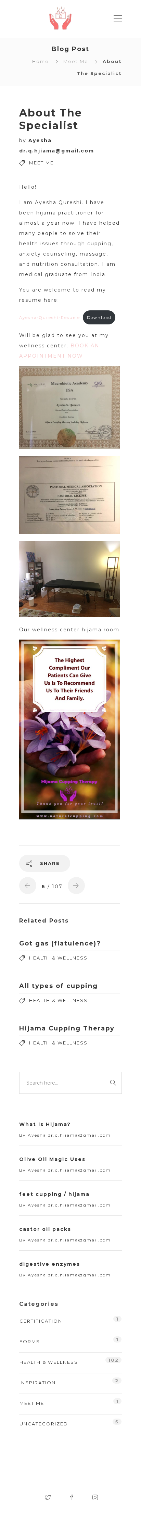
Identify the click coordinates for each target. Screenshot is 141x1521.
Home (40, 61)
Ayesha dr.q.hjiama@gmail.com (69, 1135)
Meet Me (75, 61)
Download (99, 317)
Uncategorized (44, 1423)
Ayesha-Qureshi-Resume (49, 317)
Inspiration (38, 1382)
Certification (41, 1321)
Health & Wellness (58, 958)
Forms (30, 1341)
